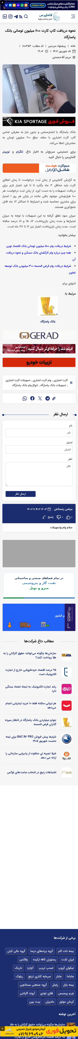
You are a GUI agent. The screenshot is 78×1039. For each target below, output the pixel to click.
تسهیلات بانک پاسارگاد (52, 385)
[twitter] (40, 398)
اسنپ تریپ (46, 968)
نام (70, 425)
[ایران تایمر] (67, 772)
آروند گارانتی (27, 993)
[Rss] (20, 16)
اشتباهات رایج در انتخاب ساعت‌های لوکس (31, 772)
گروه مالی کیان (16, 951)
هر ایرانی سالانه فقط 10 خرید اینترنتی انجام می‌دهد (30, 705)
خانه (73, 46)
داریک (18, 968)
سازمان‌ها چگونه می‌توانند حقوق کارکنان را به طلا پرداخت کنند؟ (29, 655)
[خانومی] (67, 689)
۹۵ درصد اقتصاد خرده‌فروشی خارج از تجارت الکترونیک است (30, 672)
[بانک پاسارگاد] (48, 306)
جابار (59, 976)
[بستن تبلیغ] (2, 2)
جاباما (70, 976)
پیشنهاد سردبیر (57, 46)
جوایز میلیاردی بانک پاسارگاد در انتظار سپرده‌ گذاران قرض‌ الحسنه (30, 722)
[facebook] (32, 398)
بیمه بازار (68, 984)
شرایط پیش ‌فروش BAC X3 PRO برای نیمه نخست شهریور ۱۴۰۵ (31, 739)
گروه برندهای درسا (41, 951)
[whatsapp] (25, 398)
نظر (70, 459)
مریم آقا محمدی (61, 57)
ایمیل (69, 442)
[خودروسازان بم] (67, 739)
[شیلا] (67, 756)
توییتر (6, 152)
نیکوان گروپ (66, 968)
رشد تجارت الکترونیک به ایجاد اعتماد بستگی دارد (30, 688)
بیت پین (34, 1001)
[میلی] (67, 656)
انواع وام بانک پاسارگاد (25, 385)
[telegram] (47, 398)
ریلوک (19, 976)
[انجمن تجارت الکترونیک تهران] (67, 672)
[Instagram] (10, 16)
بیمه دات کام (66, 951)
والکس (23, 959)
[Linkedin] (4, 16)
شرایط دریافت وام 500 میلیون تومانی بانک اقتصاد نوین (38, 246)
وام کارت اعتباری (41, 380)
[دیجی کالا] (67, 706)
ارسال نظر (20, 494)
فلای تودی (46, 993)
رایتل (55, 984)
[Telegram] (16, 16)
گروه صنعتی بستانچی (33, 984)
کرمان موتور (66, 1001)
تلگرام (19, 152)
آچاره (30, 968)
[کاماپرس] (49, 16)
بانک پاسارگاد (47, 321)
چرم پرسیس (66, 993)
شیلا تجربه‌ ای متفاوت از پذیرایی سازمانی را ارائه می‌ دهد (31, 755)
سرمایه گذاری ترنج (39, 976)
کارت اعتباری (60, 380)
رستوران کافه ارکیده (44, 959)
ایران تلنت (67, 959)
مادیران (49, 1001)
